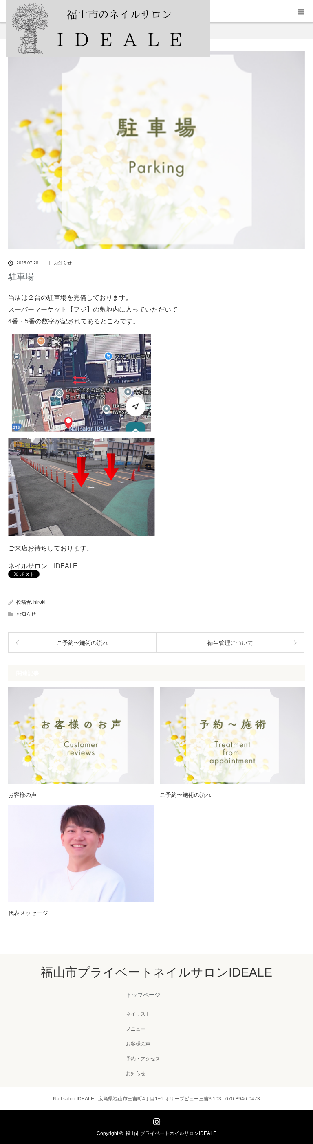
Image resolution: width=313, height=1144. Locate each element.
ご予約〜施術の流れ (185, 795)
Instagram (156, 1120)
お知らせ (63, 263)
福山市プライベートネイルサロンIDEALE (156, 972)
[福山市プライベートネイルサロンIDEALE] (108, 55)
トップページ (143, 995)
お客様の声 (22, 795)
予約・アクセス (143, 1059)
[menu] (301, 11)
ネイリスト (138, 1014)
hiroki (39, 602)
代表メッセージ (28, 913)
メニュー (135, 1029)
